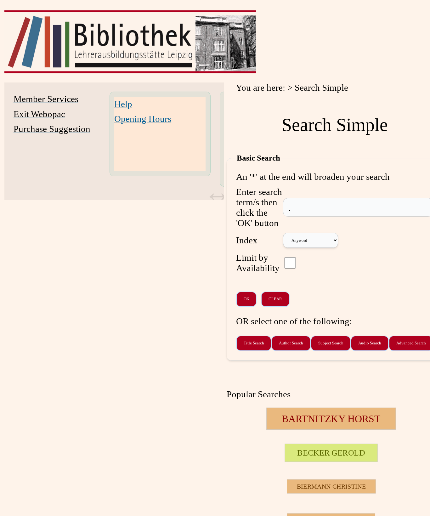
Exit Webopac (39, 114)
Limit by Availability (258, 262)
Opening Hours (142, 119)
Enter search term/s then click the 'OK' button (259, 207)
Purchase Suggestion (52, 129)
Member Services (46, 99)
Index (246, 240)
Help (123, 104)
